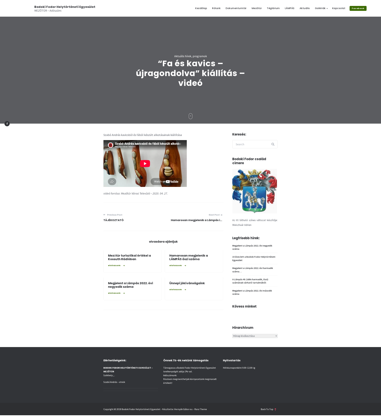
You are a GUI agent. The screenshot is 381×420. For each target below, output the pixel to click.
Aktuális (305, 8)
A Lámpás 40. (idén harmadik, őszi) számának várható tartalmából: (250, 281)
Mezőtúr (257, 8)
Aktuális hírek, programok (190, 56)
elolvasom (114, 265)
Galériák (320, 8)
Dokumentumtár (236, 8)
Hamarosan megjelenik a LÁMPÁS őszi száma (188, 257)
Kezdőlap (201, 8)
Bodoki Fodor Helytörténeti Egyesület (64, 7)
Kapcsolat (338, 8)
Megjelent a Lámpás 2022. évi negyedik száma (130, 285)
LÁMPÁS (290, 8)
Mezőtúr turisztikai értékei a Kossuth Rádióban (129, 257)
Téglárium (273, 8)
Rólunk (216, 8)
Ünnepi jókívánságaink (187, 283)
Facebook (358, 8)
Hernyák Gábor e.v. (183, 409)
